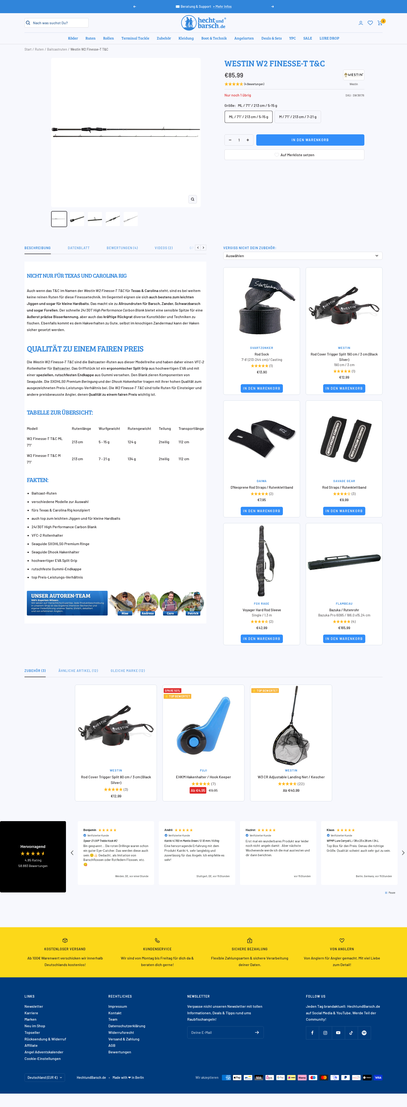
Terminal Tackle (135, 38)
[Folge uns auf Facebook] (312, 1032)
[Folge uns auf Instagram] (325, 1032)
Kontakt (115, 1013)
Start (28, 49)
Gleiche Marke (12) (128, 671)
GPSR (194, 248)
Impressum (117, 1006)
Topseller (32, 1032)
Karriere (31, 1013)
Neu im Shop (34, 1025)
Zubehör (164, 38)
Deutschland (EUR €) (42, 1077)
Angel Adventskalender (43, 1052)
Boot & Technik (214, 38)
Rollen (108, 38)
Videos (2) (164, 248)
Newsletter (33, 1006)
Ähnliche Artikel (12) (78, 671)
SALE (307, 38)
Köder (73, 38)
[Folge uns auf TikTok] (351, 1032)
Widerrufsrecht (121, 1032)
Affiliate (31, 1045)
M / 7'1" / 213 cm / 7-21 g (298, 116)
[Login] (361, 22)
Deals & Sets (271, 38)
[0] (370, 22)
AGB (111, 1045)
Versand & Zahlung (123, 1039)
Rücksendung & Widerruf (45, 1039)
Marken (30, 1019)
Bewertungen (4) (122, 248)
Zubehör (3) (35, 671)
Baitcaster (61, 368)
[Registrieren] (257, 1032)
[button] (72, 853)
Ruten (90, 38)
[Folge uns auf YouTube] (338, 1032)
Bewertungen (119, 1052)
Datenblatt (79, 248)
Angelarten (244, 38)
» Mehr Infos (222, 6)
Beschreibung (37, 248)
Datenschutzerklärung (126, 1025)
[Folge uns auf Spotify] (364, 1032)
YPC (292, 38)
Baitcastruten (57, 49)
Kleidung (186, 38)
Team (112, 1019)
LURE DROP (329, 38)
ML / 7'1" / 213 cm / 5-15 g (248, 116)
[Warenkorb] (380, 22)
